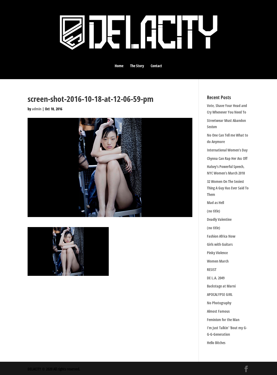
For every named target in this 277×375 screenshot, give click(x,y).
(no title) (213, 211)
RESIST (211, 269)
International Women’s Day (227, 150)
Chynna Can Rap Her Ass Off (227, 158)
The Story (137, 66)
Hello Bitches (216, 342)
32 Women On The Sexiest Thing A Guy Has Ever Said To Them (228, 188)
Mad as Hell (215, 202)
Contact (156, 66)
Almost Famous (218, 311)
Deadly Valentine (219, 219)
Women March (218, 261)
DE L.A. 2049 (216, 277)
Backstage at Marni (221, 286)
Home (119, 66)
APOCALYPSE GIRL (220, 294)
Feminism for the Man (223, 319)
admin (36, 108)
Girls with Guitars (220, 244)
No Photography (219, 302)
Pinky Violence (217, 252)
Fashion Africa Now (221, 236)
